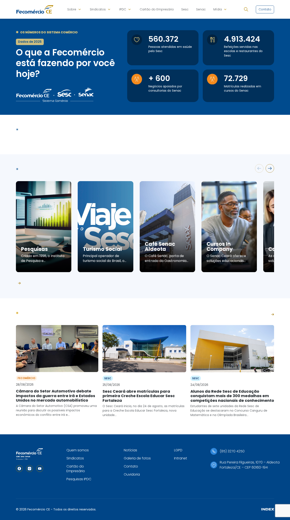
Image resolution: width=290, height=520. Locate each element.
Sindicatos (98, 9)
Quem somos (77, 450)
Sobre (71, 9)
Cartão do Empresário (157, 9)
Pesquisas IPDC (78, 479)
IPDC (122, 9)
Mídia (217, 9)
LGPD (178, 450)
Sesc (185, 9)
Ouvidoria (132, 474)
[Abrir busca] (246, 9)
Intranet (180, 458)
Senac (201, 9)
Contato (131, 466)
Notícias (130, 450)
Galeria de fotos (137, 458)
